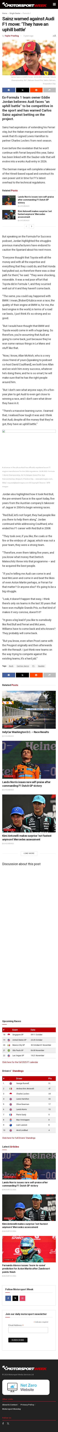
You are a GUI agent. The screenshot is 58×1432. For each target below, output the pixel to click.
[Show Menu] (54, 4)
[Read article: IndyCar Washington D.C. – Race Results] (29, 710)
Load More (29, 853)
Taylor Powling (12, 36)
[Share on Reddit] (36, 90)
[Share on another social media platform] (49, 90)
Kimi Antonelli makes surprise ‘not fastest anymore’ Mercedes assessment (35, 214)
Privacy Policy (27, 1405)
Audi (11, 666)
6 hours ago (24, 206)
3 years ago (28, 36)
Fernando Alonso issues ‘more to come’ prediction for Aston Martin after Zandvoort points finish (26, 1268)
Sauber (41, 666)
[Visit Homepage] (24, 4)
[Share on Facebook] (8, 90)
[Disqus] (29, 904)
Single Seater (15, 13)
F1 (33, 666)
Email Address (15, 1325)
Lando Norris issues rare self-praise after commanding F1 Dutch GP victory (36, 200)
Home (4, 13)
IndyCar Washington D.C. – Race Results (25, 732)
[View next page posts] (31, 226)
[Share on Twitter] (22, 90)
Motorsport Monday (11, 1409)
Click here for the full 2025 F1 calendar (20, 1062)
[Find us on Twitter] (15, 1298)
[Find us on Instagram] (22, 1298)
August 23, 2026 (10, 1189)
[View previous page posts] (26, 226)
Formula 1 (27, 13)
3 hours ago (9, 736)
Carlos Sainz (23, 666)
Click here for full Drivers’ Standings (18, 1138)
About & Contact (9, 1405)
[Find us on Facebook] (8, 1298)
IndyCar (8, 726)
